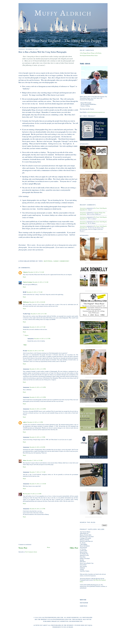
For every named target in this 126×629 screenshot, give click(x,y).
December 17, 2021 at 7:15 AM (37, 472)
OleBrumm (26, 302)
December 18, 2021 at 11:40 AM (38, 483)
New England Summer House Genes (89, 55)
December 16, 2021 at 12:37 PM (42, 338)
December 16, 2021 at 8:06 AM (37, 302)
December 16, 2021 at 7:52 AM (34, 292)
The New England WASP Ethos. (88, 104)
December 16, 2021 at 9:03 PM (37, 447)
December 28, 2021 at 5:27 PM (37, 508)
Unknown (25, 272)
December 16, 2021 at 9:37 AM (37, 327)
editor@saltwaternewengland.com (96, 112)
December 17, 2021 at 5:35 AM (34, 460)
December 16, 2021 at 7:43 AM (40, 282)
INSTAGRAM (84, 603)
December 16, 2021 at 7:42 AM (36, 272)
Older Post (74, 547)
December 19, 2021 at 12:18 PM (33, 493)
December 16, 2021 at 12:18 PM (38, 369)
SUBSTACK (83, 606)
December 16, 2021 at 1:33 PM (35, 422)
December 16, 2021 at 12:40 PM (38, 409)
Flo (24, 493)
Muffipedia (48, 261)
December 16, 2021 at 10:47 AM (35, 350)
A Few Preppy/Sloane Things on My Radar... (91, 53)
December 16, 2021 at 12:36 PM (38, 387)
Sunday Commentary (61, 261)
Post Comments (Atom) (31, 552)
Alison (24, 460)
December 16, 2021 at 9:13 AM (38, 313)
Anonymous (83, 208)
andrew (25, 422)
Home (48, 547)
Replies (27, 335)
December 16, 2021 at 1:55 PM (37, 437)
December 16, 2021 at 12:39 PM (38, 397)
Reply (24, 277)
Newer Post (23, 547)
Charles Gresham (27, 282)
